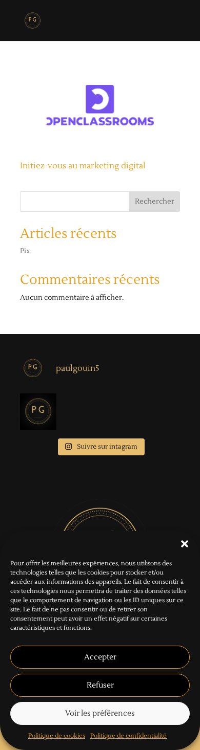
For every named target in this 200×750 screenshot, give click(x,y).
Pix (25, 251)
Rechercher (154, 201)
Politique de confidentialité (128, 736)
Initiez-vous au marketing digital (83, 166)
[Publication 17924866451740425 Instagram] (38, 411)
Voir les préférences (100, 713)
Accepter (100, 657)
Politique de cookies (56, 736)
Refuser (100, 685)
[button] (184, 544)
